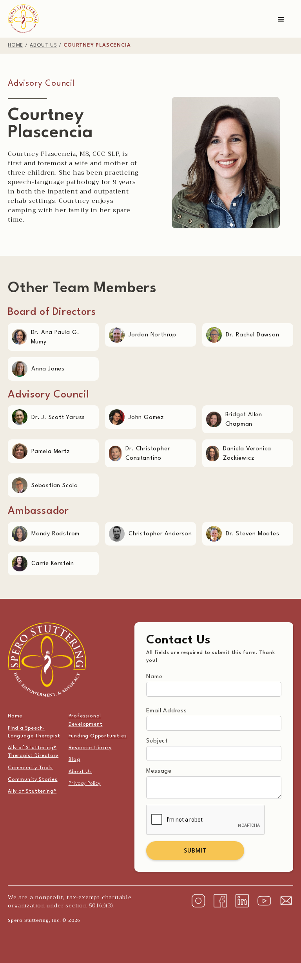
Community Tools (30, 768)
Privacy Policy (85, 783)
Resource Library (90, 748)
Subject (157, 741)
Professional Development (86, 720)
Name (154, 677)
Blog (74, 759)
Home (15, 716)
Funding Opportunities (98, 736)
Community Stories (33, 779)
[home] (23, 19)
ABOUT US (43, 45)
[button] (281, 19)
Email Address (166, 711)
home (15, 45)
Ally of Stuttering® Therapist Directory (33, 752)
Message (159, 771)
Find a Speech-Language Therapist (34, 732)
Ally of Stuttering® (32, 791)
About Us (80, 772)
